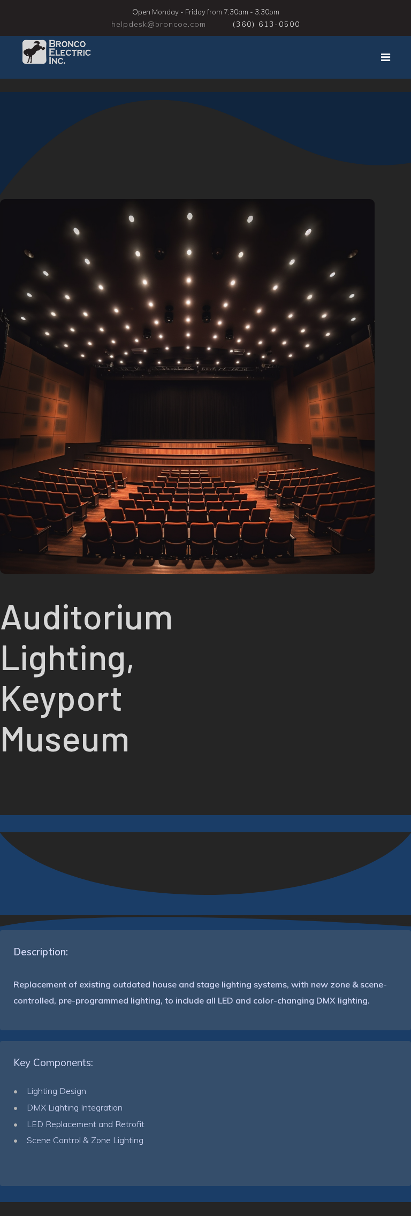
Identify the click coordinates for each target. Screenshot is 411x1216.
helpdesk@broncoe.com (158, 24)
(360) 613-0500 (266, 24)
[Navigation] (385, 57)
